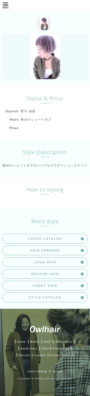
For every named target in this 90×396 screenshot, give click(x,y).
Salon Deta (29, 348)
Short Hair (45, 286)
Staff (47, 341)
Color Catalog (45, 239)
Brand (34, 341)
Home (21, 341)
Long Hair (45, 262)
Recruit (24, 355)
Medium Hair (45, 274)
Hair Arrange (45, 250)
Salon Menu (64, 341)
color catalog (37, 371)
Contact (40, 355)
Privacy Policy (60, 355)
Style (45, 348)
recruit (57, 371)
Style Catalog (45, 297)
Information (61, 348)
